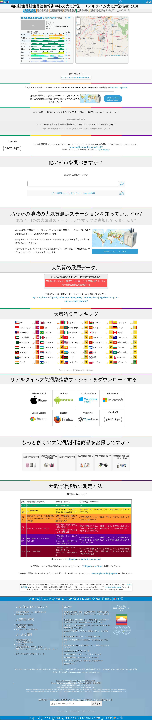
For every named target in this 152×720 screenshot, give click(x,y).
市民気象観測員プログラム (74, 636)
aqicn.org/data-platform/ (76, 301)
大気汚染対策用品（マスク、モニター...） (31, 647)
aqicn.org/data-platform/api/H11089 (86, 147)
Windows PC (113, 393)
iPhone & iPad (39, 393)
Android (64, 393)
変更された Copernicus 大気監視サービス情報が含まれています (86, 640)
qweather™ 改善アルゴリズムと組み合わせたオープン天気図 (86, 632)
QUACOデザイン (70, 664)
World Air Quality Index (112, 587)
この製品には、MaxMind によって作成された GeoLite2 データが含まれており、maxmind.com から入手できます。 (87, 621)
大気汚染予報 (21, 644)
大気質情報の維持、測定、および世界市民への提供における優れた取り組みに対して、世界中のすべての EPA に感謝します (86, 614)
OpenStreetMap (115, 55)
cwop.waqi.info (94, 636)
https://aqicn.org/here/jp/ (76, 119)
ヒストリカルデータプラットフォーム (30, 654)
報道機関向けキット (23, 614)
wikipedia (71, 559)
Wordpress (88, 412)
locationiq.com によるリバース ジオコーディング (82, 654)
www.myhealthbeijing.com (104, 573)
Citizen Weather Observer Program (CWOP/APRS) (75, 681)
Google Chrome (39, 412)
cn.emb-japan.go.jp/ (90, 559)
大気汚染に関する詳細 (24, 624)
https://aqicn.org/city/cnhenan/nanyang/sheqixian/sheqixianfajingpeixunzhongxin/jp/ (76, 128)
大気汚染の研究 (25, 619)
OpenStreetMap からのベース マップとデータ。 (82, 657)
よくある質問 (24, 634)
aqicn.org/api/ (103, 149)
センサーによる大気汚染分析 (27, 629)
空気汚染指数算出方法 (24, 642)
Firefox (63, 412)
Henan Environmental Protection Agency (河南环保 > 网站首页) (75, 683)
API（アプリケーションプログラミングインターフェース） (36, 650)
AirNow (98, 566)
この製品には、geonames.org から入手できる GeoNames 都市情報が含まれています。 (86, 626)
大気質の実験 (21, 627)
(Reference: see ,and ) (75, 530)
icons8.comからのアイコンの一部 (76, 651)
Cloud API (113, 412)
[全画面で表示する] (69, 17)
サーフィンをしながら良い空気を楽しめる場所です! (83, 660)
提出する (96, 703)
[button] (100, 39)
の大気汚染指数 (38, 18)
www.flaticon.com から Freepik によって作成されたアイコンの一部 (86, 646)
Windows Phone (88, 393)
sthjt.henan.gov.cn (118, 87)
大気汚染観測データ (23, 639)
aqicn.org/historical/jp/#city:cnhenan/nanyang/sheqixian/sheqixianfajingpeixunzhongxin (75, 297)
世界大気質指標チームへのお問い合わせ (31, 612)
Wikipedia (87, 566)
